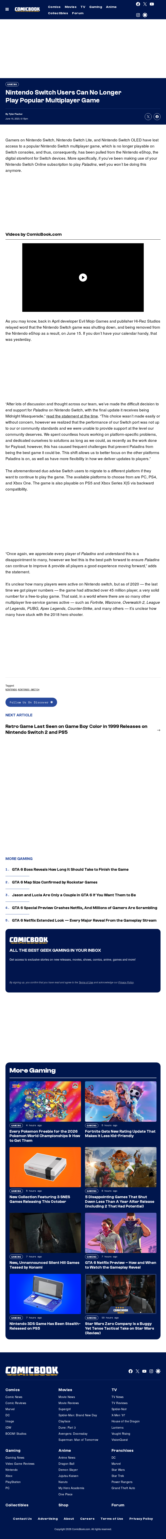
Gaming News (14, 1457)
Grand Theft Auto (123, 1488)
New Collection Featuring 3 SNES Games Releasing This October (40, 1199)
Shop (63, 1505)
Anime (111, 7)
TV (83, 7)
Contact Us (22, 1519)
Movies (71, 7)
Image (9, 1421)
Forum (77, 13)
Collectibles (58, 13)
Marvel (10, 1409)
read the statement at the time (72, 416)
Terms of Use (86, 982)
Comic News (13, 1397)
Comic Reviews (15, 1403)
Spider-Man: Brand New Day (78, 1415)
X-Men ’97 (118, 1415)
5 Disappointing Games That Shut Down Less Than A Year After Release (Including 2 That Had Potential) (119, 1202)
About (69, 1519)
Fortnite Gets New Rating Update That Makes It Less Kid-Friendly (120, 1133)
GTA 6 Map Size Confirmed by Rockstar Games (54, 882)
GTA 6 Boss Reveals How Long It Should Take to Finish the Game (70, 869)
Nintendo (11, 689)
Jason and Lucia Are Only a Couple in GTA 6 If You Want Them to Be (74, 895)
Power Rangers (122, 1482)
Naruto (63, 1482)
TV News (118, 1397)
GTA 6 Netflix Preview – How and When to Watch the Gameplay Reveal (120, 1265)
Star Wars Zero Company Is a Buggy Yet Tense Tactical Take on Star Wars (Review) (119, 1328)
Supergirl (65, 1409)
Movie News (67, 1397)
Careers (87, 1519)
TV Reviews (120, 1403)
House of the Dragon (126, 1421)
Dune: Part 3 (67, 1427)
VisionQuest (120, 1440)
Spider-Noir (119, 1409)
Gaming (95, 7)
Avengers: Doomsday (73, 1433)
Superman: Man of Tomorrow (78, 1440)
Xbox (8, 1476)
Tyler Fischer (15, 113)
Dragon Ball (66, 1464)
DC (7, 1415)
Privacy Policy (126, 982)
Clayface (64, 1421)
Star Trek (118, 1476)
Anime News (67, 1457)
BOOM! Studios (15, 1433)
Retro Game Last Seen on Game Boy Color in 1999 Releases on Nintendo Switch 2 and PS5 (76, 729)
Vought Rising (121, 1433)
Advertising (48, 1519)
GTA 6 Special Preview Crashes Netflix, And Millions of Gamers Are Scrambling (84, 908)
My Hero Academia (71, 1488)
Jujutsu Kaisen (68, 1476)
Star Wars (118, 1470)
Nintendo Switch (28, 689)
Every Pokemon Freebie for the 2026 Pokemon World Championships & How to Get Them (45, 1136)
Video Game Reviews (20, 1464)
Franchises (123, 1450)
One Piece (66, 1494)
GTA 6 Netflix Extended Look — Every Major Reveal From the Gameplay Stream (84, 920)
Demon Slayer (68, 1470)
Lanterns (117, 1427)
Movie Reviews (69, 1403)
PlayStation (13, 1482)
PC (7, 1488)
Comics (54, 7)
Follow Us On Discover (30, 702)
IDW (8, 1427)
